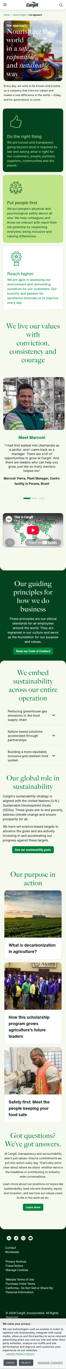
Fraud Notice (14, 1266)
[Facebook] (16, 1238)
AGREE (10, 1362)
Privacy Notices (16, 1261)
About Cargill (19, 14)
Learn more (33, 1207)
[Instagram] (23, 1238)
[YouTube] (30, 1238)
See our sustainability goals (33, 850)
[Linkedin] (9, 1238)
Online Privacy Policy (20, 1353)
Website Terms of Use (20, 1279)
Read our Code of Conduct (33, 651)
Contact (10, 1248)
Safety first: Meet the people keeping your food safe (29, 1108)
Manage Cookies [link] (17, 1270)
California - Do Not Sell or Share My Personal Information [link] (29, 1290)
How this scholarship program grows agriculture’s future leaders (29, 1026)
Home (7, 14)
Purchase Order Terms (20, 1284)
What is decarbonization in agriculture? (32, 948)
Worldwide (12, 1252)
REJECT (26, 1362)
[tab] (33, 715)
